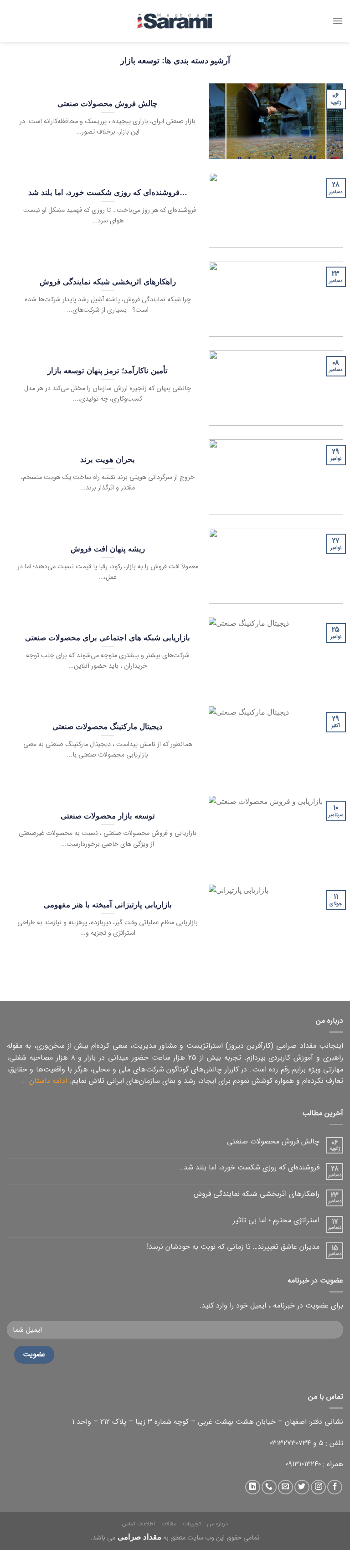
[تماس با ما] (269, 1487)
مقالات (168, 1523)
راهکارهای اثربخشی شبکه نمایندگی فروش (256, 1194)
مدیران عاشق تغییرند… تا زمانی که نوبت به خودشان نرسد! (233, 1246)
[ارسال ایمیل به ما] (285, 1487)
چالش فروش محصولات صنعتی (273, 1141)
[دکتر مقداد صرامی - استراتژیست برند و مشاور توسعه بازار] (175, 21)
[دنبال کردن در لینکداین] (252, 1487)
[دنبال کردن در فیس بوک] (334, 1487)
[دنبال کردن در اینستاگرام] (318, 1487)
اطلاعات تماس (138, 1523)
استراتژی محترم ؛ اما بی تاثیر (276, 1220)
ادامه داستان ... (43, 1081)
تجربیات (192, 1523)
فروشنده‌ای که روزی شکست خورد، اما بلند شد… (249, 1167)
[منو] (337, 21)
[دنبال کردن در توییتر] (301, 1487)
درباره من (217, 1523)
